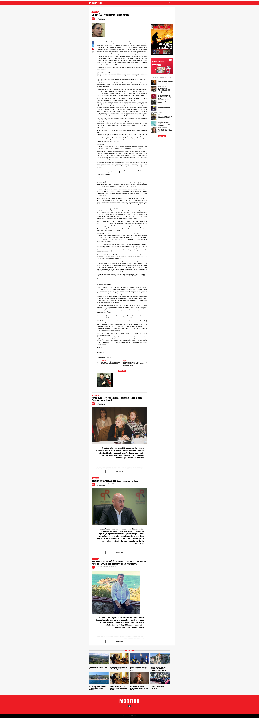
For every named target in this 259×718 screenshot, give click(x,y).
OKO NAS (144, 3)
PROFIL (139, 3)
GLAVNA (106, 3)
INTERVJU (134, 3)
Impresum (129, 710)
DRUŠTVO (128, 3)
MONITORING (121, 3)
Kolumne (111, 3)
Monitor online (102, 19)
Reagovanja (150, 3)
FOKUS (116, 3)
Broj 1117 (109, 357)
